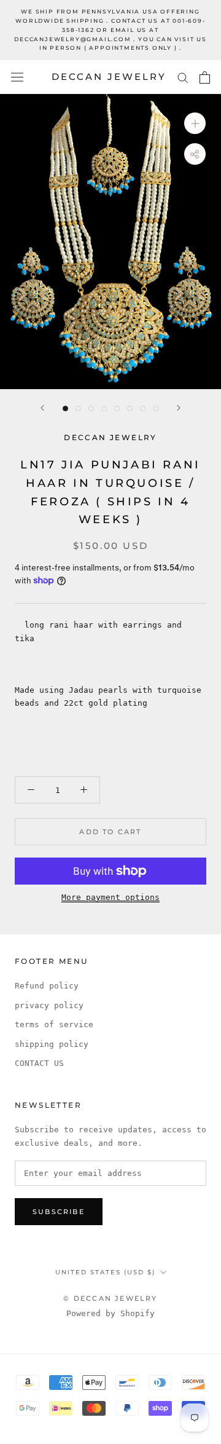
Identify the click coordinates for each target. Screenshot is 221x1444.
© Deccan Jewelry (110, 1298)
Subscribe (59, 1211)
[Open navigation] (17, 77)
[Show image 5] (117, 408)
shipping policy (51, 1044)
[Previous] (42, 408)
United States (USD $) (105, 1272)
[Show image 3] (91, 408)
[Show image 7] (142, 408)
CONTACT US (39, 1063)
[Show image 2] (78, 408)
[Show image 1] (65, 408)
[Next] (178, 408)
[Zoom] (195, 123)
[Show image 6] (130, 408)
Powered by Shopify (110, 1313)
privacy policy (49, 1005)
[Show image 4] (104, 408)
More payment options (110, 897)
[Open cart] (205, 77)
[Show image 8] (155, 408)
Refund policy (47, 985)
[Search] (182, 77)
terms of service (54, 1024)
